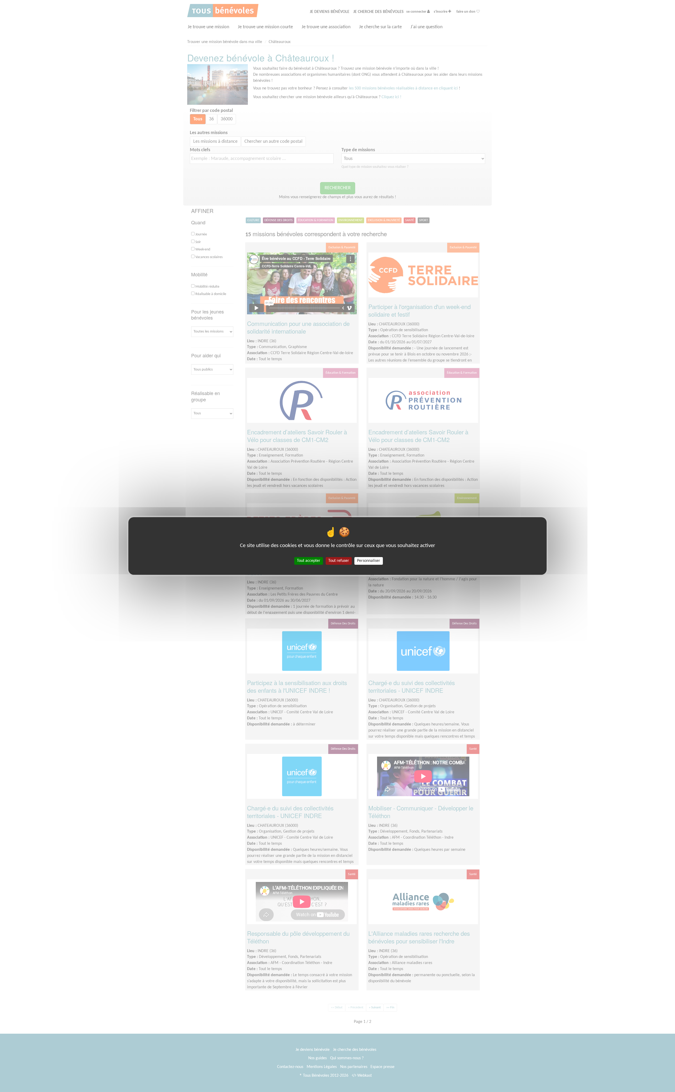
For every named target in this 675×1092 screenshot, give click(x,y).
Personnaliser (368, 561)
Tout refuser (338, 561)
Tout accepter (308, 561)
